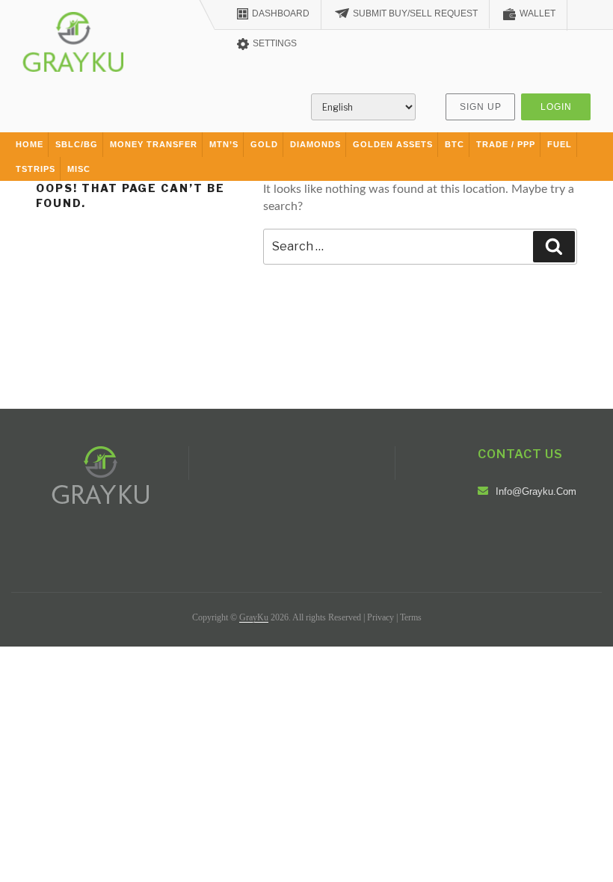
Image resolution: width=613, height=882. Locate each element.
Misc (78, 168)
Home (29, 144)
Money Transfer (153, 144)
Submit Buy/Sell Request (415, 13)
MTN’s (223, 144)
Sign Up (481, 107)
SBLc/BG (76, 144)
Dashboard (280, 13)
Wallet (537, 13)
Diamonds (315, 144)
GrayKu (253, 617)
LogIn (556, 107)
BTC (454, 144)
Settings (275, 43)
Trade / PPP (505, 144)
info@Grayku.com (536, 491)
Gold (264, 144)
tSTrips (35, 168)
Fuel (559, 144)
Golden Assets (393, 144)
